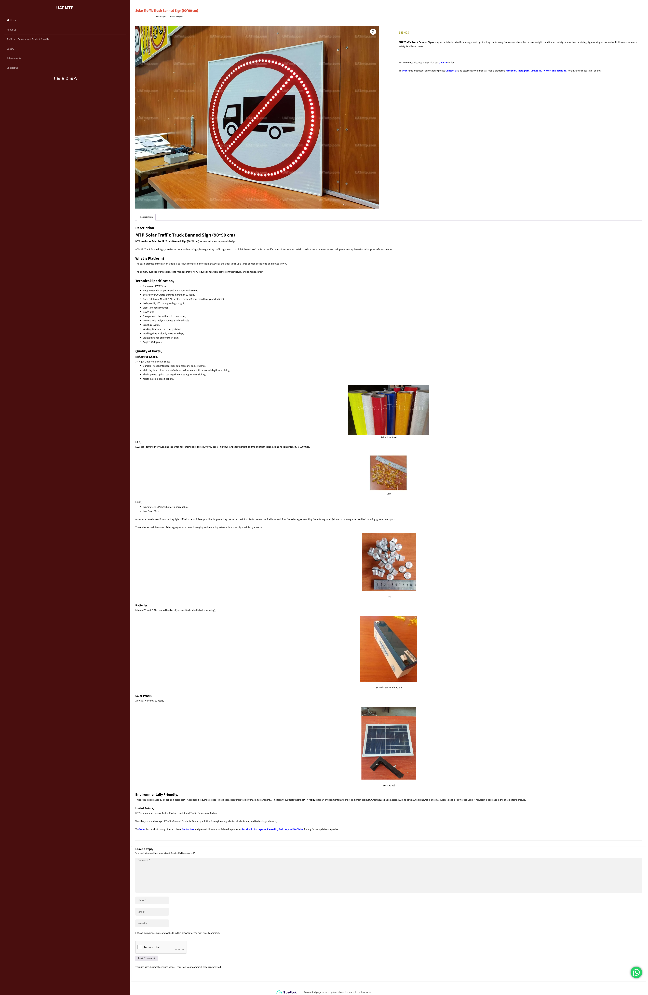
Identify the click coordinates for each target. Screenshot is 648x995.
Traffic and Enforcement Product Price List (28, 39)
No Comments (176, 16)
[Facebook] (54, 78)
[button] (373, 32)
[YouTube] (63, 78)
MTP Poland (161, 16)
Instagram (523, 70)
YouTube (561, 70)
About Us (11, 30)
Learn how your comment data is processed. (198, 967)
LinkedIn (536, 70)
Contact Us (12, 68)
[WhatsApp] (67, 78)
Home (13, 20)
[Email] (72, 78)
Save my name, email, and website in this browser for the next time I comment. (179, 933)
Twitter (546, 70)
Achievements (14, 58)
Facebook (511, 70)
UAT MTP (64, 7)
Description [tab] (146, 217)
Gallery (10, 49)
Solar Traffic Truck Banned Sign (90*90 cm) (166, 10)
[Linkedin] (58, 78)
